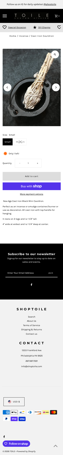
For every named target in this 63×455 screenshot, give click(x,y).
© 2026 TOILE (9, 451)
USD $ (16, 401)
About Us (31, 321)
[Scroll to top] (55, 446)
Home (12, 36)
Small (8, 141)
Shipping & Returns (31, 329)
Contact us (31, 334)
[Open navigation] (7, 16)
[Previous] (7, 87)
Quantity (7, 163)
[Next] (56, 87)
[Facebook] (31, 285)
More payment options (31, 194)
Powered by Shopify (26, 451)
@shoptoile (50, 4)
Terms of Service (31, 325)
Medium (20, 141)
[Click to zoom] (55, 54)
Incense (24, 36)
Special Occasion (17, 27)
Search (31, 316)
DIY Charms (44, 27)
